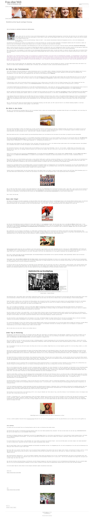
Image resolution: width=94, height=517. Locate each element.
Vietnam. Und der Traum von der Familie (14, 472)
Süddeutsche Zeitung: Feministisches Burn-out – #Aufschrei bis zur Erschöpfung (49, 291)
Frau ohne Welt (13, 1)
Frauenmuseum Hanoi (30, 418)
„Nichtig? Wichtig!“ (39, 435)
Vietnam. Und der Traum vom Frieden (13, 489)
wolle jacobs (48, 513)
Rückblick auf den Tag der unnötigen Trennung (19, 22)
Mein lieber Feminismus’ (30, 430)
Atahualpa (50, 515)
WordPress (47, 515)
